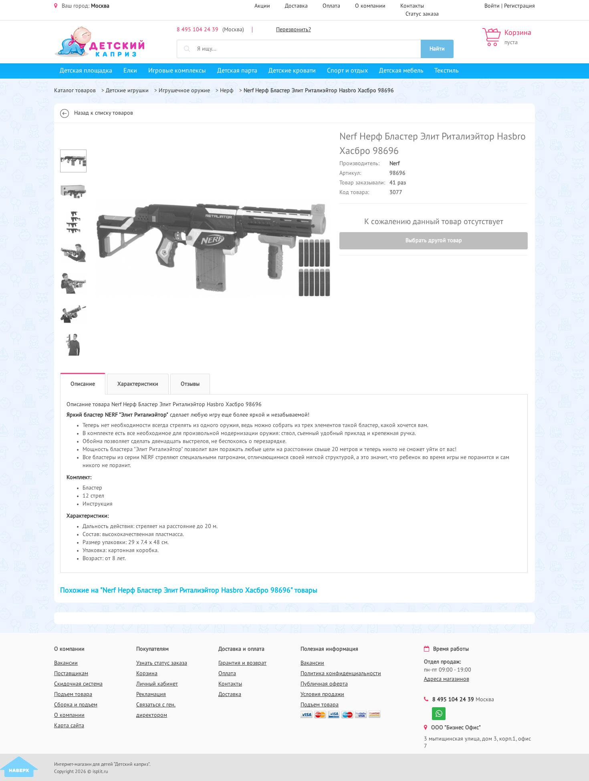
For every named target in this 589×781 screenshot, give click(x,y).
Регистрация (519, 6)
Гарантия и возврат (242, 663)
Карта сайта (69, 725)
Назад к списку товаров (103, 113)
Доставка (296, 6)
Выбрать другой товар (433, 240)
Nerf (394, 163)
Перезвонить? (293, 29)
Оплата (331, 6)
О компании (370, 6)
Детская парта (237, 71)
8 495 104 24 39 (197, 29)
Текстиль (446, 71)
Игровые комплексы (177, 71)
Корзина (517, 32)
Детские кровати (292, 71)
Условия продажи (322, 694)
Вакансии (66, 663)
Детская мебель (401, 71)
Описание (83, 384)
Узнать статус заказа (161, 663)
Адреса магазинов (446, 679)
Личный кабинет (157, 684)
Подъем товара (73, 694)
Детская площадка (86, 71)
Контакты (412, 6)
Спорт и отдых (347, 71)
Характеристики (137, 384)
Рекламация (151, 694)
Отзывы (190, 384)
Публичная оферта (324, 684)
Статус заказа (422, 14)
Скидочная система (78, 684)
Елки (130, 71)
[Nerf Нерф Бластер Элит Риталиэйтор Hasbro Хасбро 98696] (213, 248)
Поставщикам (71, 673)
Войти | (494, 6)
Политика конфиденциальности (341, 673)
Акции (262, 6)
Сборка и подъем (75, 705)
